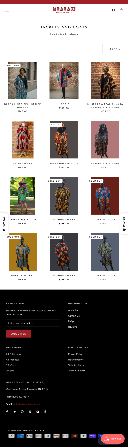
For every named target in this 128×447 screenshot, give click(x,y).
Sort (114, 49)
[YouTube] (37, 411)
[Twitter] (15, 411)
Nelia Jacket (22, 163)
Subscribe (18, 334)
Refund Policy (75, 359)
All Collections (13, 354)
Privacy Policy (75, 354)
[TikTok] (45, 411)
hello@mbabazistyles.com (26, 404)
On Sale (10, 370)
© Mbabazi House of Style (26, 430)
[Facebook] (7, 411)
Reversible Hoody (22, 219)
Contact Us (74, 315)
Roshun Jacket (63, 219)
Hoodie (64, 104)
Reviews (72, 326)
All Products (12, 359)
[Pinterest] (30, 411)
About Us (73, 310)
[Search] (114, 10)
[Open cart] (121, 10)
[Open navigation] (7, 10)
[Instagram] (22, 411)
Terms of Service (76, 370)
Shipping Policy (76, 365)
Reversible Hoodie (64, 163)
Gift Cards (11, 365)
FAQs (71, 321)
